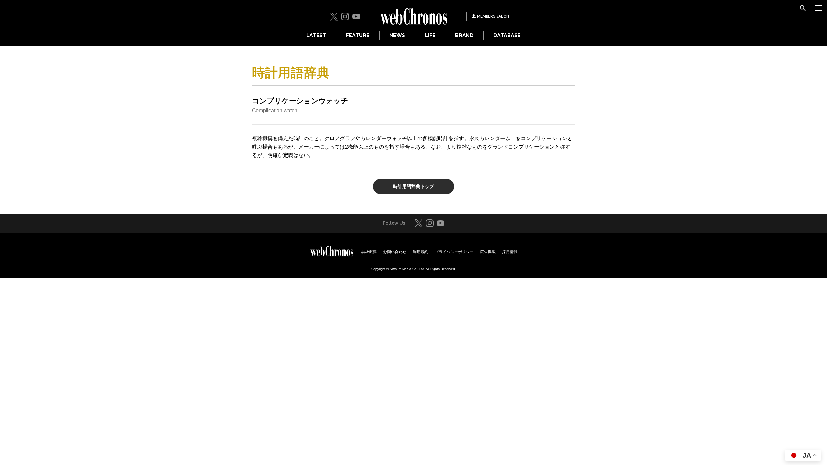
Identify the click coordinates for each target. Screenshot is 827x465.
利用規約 (420, 252)
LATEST (316, 35)
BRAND (464, 35)
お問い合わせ (394, 252)
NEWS (397, 35)
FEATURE (358, 35)
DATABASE (507, 35)
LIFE (430, 35)
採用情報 (510, 252)
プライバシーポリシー (454, 252)
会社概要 (369, 252)
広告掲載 (488, 252)
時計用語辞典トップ (413, 186)
